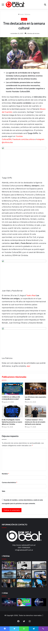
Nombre (5, 474)
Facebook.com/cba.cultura (23, 139)
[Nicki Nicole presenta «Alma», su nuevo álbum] (24, 565)
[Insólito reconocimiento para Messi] (24, 602)
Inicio (21, 14)
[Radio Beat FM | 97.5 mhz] (15, 4)
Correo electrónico (9, 482)
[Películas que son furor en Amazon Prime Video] (9, 583)
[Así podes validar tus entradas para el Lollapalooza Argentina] (9, 602)
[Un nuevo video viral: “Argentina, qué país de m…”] (39, 602)
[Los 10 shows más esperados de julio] (35, 389)
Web (3, 491)
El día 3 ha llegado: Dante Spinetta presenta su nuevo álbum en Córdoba (12, 422)
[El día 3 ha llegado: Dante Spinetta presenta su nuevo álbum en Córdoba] (12, 411)
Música (27, 14)
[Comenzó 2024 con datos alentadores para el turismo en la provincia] (24, 583)
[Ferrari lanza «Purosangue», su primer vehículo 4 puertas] (9, 574)
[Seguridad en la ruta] (39, 565)
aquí (28, 366)
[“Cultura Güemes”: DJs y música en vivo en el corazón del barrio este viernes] (35, 411)
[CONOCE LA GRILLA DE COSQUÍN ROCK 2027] (12, 389)
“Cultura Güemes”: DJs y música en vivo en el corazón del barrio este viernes (35, 422)
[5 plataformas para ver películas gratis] (39, 574)
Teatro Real (31, 295)
